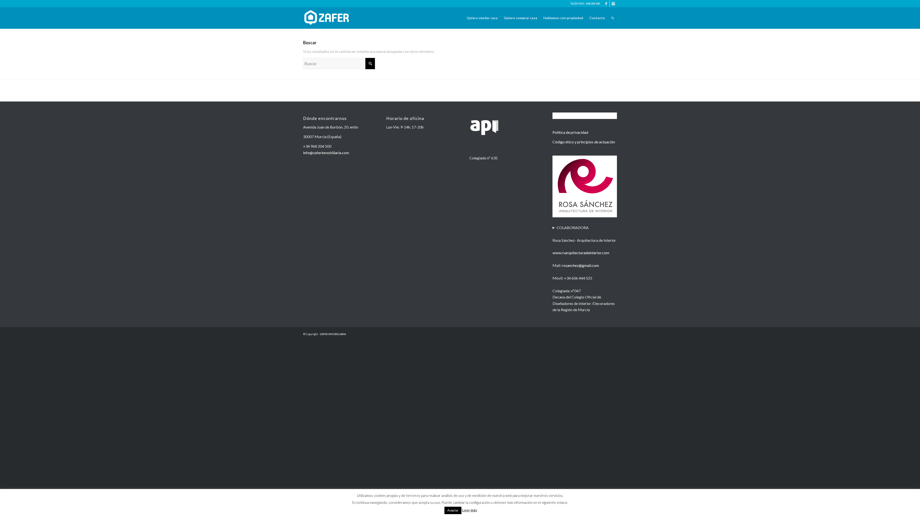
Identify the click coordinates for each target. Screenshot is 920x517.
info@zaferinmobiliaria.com (326, 152)
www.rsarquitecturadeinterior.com (580, 252)
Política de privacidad (570, 132)
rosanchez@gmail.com (580, 265)
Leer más (469, 510)
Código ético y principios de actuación (583, 142)
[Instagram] (613, 3)
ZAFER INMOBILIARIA (333, 334)
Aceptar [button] (453, 510)
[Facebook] (606, 3)
